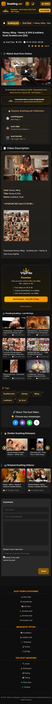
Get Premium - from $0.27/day (26, 299)
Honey (25, 393)
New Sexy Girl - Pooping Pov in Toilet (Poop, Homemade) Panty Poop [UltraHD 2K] (39, 455)
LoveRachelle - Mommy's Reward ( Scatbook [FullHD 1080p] (36, 375)
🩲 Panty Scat (26, 682)
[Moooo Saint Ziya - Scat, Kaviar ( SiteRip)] (13, 366)
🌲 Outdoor (26, 687)
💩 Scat (22, 400)
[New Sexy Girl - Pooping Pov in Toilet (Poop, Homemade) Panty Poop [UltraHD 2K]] (39, 445)
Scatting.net (13, 23)
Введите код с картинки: (13, 549)
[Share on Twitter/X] (36, 422)
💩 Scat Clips (26, 597)
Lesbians (7, 400)
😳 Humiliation (26, 633)
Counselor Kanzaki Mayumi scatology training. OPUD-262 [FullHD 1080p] (13, 353)
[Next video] (48, 448)
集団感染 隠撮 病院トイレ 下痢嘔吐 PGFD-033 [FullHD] (38, 353)
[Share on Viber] (22, 422)
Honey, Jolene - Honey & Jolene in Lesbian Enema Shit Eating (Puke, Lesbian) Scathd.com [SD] (13, 486)
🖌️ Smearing (26, 642)
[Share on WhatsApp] (29, 422)
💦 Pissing (26, 673)
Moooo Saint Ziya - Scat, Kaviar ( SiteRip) (13, 375)
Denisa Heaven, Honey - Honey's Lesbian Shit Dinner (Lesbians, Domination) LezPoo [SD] (38, 486)
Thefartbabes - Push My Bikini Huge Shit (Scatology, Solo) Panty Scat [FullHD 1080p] (13, 332)
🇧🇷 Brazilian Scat (26, 620)
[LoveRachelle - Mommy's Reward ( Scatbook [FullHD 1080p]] (38, 366)
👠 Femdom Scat (26, 611)
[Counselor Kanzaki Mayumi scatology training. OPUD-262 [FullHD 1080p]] (13, 344)
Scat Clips (27, 23)
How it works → (26, 306)
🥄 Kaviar (26, 664)
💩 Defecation (26, 668)
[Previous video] (4, 448)
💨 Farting (26, 678)
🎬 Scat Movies (26, 602)
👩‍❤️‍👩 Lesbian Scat (26, 637)
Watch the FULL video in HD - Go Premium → (26, 92)
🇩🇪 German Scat (26, 616)
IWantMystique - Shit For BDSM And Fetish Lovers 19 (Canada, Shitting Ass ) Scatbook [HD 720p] (38, 332)
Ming (36, 393)
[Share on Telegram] (15, 422)
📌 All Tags (26, 651)
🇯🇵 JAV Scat (26, 606)
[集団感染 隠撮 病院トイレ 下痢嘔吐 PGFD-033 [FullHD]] (38, 344)
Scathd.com (9, 393)
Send (43, 571)
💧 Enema (26, 647)
